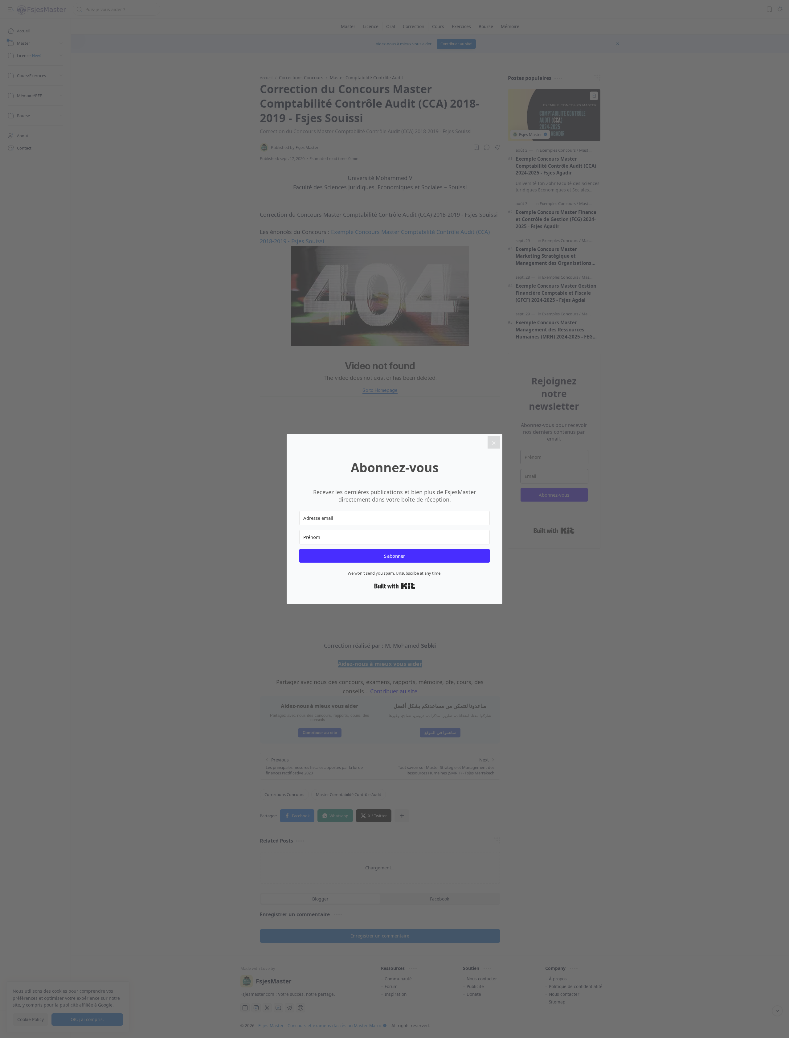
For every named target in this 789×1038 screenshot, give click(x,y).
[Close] (494, 442)
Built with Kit (394, 586)
